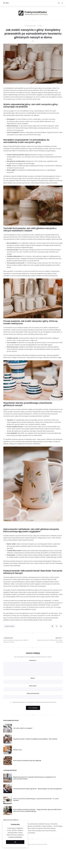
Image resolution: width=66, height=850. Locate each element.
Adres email (33, 686)
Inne (41, 26)
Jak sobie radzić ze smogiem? (22, 728)
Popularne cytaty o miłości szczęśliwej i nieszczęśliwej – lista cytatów (35, 739)
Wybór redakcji (10, 626)
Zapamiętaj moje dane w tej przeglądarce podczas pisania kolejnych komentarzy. (34, 702)
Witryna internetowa (33, 693)
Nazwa (33, 678)
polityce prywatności (16, 837)
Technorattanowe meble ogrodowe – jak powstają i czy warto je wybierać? (37, 789)
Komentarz (33, 660)
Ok (15, 842)
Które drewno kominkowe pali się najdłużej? (27, 760)
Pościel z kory (17, 750)
